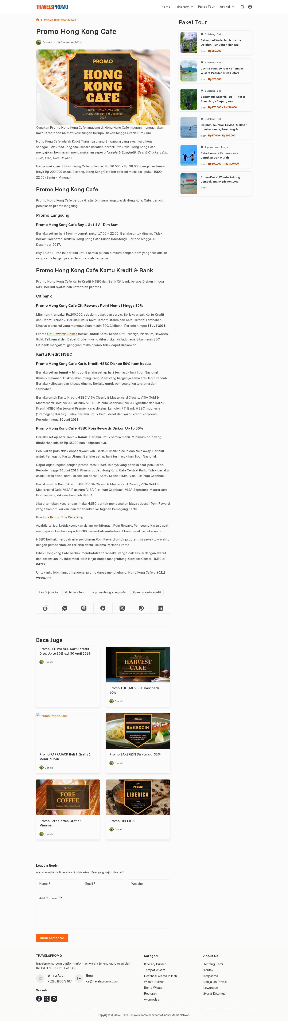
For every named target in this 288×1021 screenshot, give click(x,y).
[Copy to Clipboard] (45, 608)
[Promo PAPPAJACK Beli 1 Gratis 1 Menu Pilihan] (68, 731)
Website (137, 884)
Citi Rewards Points (62, 334)
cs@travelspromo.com (102, 981)
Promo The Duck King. (67, 517)
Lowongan (210, 988)
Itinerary (182, 7)
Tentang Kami (213, 964)
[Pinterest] (141, 608)
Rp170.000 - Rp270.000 (222, 107)
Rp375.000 (214, 79)
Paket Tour (206, 7)
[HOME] (37, 20)
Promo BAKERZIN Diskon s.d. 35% (135, 754)
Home (165, 7)
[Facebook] (103, 608)
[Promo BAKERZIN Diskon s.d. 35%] (138, 731)
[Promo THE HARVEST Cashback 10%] (138, 664)
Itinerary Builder (155, 964)
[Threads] (84, 608)
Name (44, 884)
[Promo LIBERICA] (138, 797)
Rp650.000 (214, 50)
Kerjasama (210, 976)
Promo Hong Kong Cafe (109, 592)
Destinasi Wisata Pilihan (160, 976)
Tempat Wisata (154, 970)
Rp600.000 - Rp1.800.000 (223, 163)
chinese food (75, 592)
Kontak (208, 970)
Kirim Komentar (52, 938)
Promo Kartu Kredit (147, 592)
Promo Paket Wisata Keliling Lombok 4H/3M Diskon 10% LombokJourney (220, 181)
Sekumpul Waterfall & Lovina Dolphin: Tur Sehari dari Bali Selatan (221, 44)
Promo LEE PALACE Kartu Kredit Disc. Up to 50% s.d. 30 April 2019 (64, 651)
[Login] (250, 7)
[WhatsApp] (65, 608)
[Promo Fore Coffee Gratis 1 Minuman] (68, 797)
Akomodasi (152, 999)
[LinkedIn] (160, 608)
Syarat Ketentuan (215, 994)
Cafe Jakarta (48, 592)
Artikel (225, 7)
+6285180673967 (59, 981)
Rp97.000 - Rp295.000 (221, 135)
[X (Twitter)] (122, 608)
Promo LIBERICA (122, 821)
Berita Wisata (153, 988)
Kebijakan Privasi (215, 982)
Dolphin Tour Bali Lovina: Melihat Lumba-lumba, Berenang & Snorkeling (224, 129)
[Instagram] (54, 999)
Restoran (150, 994)
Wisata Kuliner (154, 982)
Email (90, 884)
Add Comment (50, 898)
